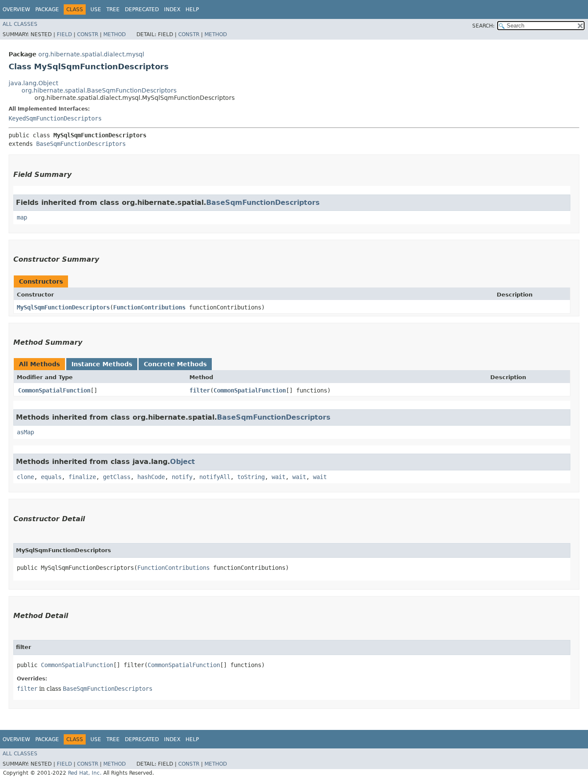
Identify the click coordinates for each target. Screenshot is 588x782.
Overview (16, 9)
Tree (113, 9)
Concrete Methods (175, 364)
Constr (87, 34)
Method (114, 34)
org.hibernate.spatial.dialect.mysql (91, 54)
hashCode (151, 476)
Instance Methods (101, 364)
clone (25, 476)
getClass (116, 476)
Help (192, 9)
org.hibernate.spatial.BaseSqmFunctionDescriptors (99, 90)
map (22, 217)
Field (64, 34)
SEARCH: (483, 26)
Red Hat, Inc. (85, 773)
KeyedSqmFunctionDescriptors (55, 118)
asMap (25, 432)
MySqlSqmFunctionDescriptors (63, 307)
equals (51, 476)
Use (95, 9)
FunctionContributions (149, 307)
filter (199, 390)
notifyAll (214, 476)
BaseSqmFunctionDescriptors (81, 143)
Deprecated (142, 9)
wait (278, 476)
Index (172, 9)
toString (251, 476)
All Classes (20, 24)
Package (47, 9)
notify (182, 476)
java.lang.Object (33, 83)
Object (182, 461)
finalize (82, 476)
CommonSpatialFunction (54, 390)
